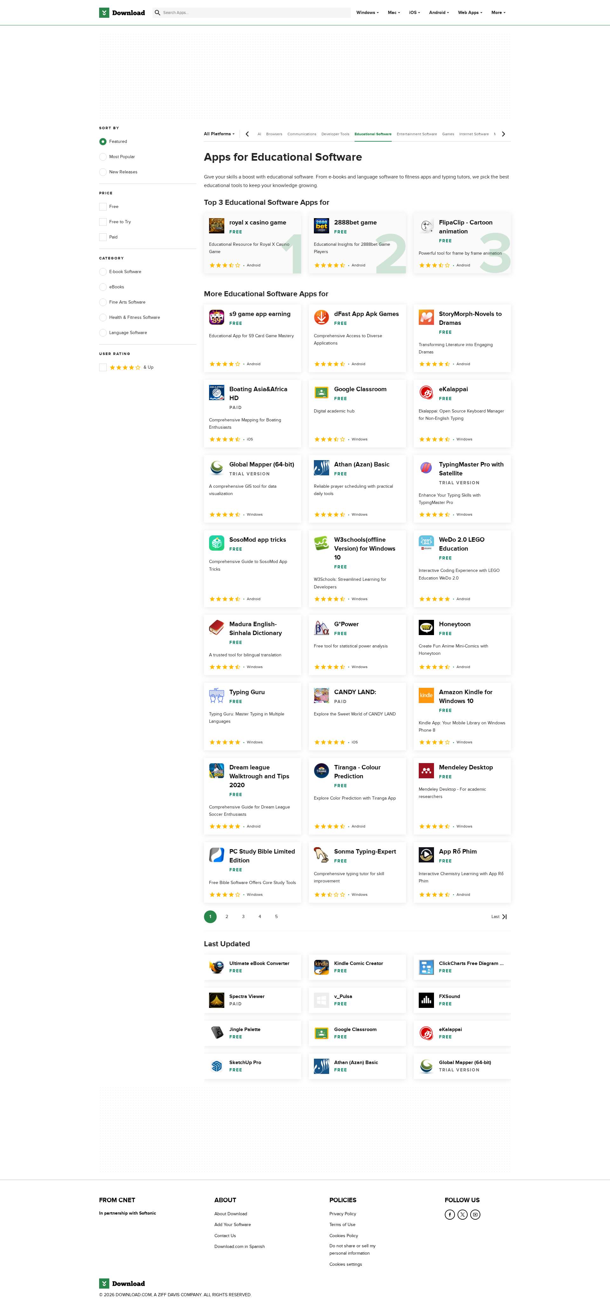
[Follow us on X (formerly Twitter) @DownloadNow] (463, 1215)
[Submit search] (157, 13)
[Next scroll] (503, 134)
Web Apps (468, 12)
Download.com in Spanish (239, 1246)
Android (437, 12)
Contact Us (225, 1235)
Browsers (274, 134)
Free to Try (120, 222)
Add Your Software (232, 1225)
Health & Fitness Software (134, 317)
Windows (365, 12)
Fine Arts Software (127, 302)
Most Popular (122, 156)
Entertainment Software (417, 134)
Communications (302, 134)
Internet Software (474, 134)
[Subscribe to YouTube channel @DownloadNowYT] (475, 1215)
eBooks (116, 287)
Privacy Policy (342, 1214)
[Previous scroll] (247, 134)
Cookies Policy (343, 1235)
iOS (413, 12)
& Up (148, 367)
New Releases (123, 172)
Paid (113, 237)
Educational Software (373, 134)
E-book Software (125, 271)
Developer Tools (335, 134)
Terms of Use (342, 1225)
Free (114, 206)
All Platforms (217, 134)
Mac (392, 12)
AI (259, 134)
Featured (118, 141)
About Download (230, 1214)
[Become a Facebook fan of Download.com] (450, 1215)
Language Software (128, 332)
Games (448, 134)
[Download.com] (122, 13)
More (496, 12)
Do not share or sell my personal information (352, 1249)
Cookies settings (345, 1264)
